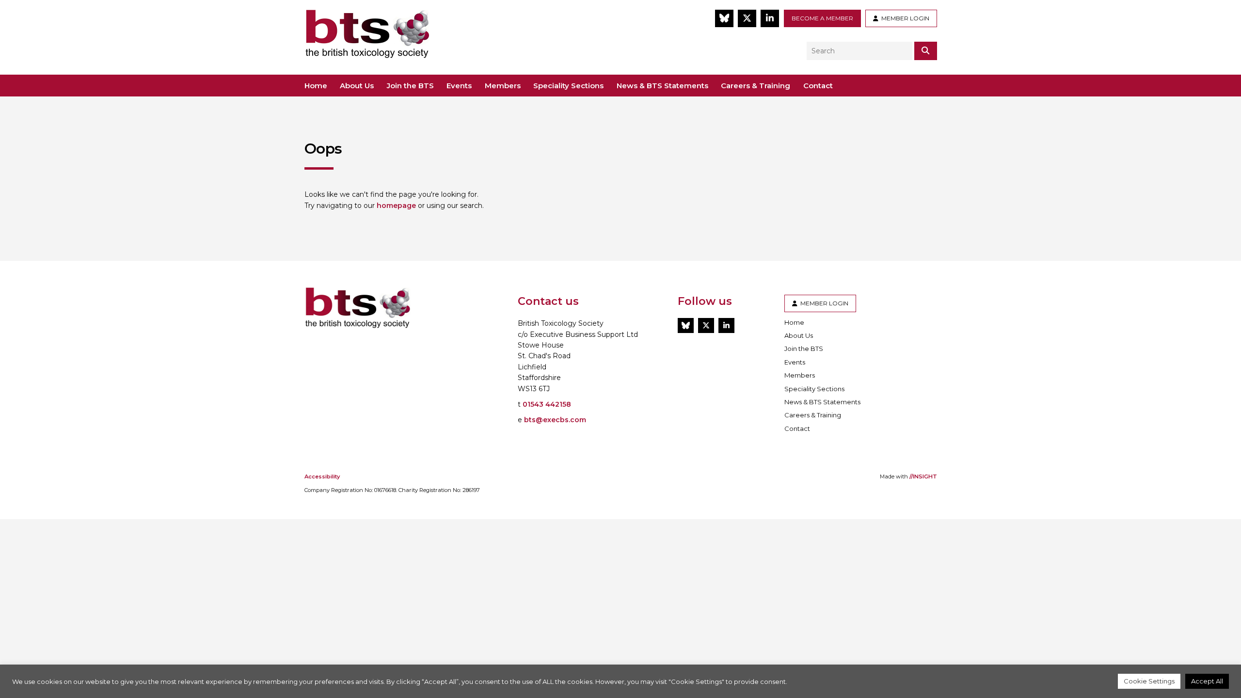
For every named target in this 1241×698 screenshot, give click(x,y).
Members (503, 85)
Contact (818, 85)
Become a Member (822, 18)
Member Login (903, 18)
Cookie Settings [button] (1149, 681)
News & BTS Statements (662, 85)
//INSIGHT (923, 476)
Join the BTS (410, 85)
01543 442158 (547, 404)
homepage (396, 205)
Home (315, 85)
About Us (357, 85)
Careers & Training (755, 85)
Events (459, 85)
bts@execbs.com (555, 419)
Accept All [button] (1207, 681)
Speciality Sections (568, 85)
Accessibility (322, 476)
